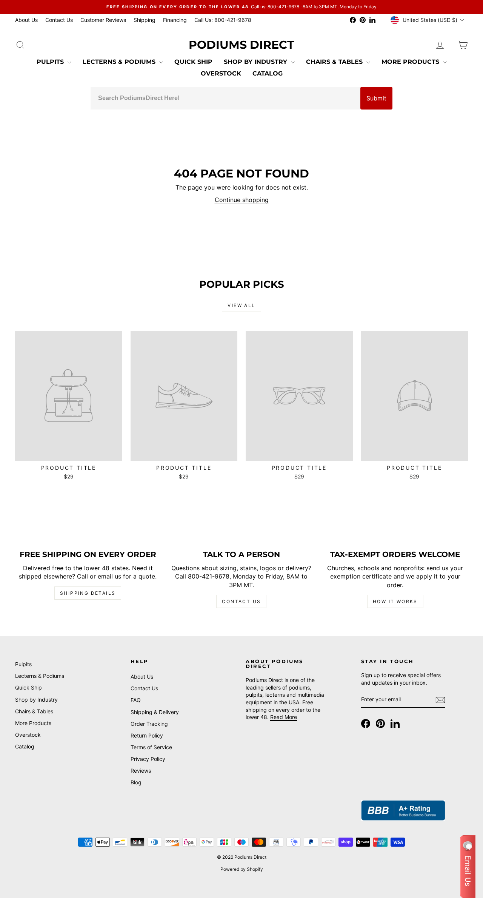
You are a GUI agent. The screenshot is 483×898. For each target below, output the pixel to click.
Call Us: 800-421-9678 (222, 20)
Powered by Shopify (241, 869)
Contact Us (59, 20)
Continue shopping (242, 200)
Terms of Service (151, 747)
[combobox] (225, 98)
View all (241, 305)
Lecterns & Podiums (120, 61)
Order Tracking (149, 724)
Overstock (221, 73)
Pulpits (51, 61)
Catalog (267, 73)
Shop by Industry (256, 61)
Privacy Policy (148, 759)
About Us (26, 20)
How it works (395, 601)
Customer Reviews (103, 20)
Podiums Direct (241, 45)
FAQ (136, 700)
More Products (411, 61)
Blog (136, 782)
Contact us (241, 601)
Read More (283, 717)
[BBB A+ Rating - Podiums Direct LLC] (403, 810)
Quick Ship (193, 61)
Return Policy (147, 735)
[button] (467, 866)
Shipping (144, 20)
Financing (175, 20)
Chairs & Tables (335, 61)
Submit (376, 98)
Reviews (141, 770)
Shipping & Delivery (155, 712)
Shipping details (87, 593)
